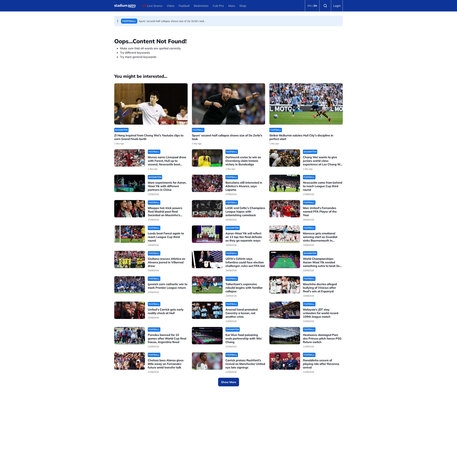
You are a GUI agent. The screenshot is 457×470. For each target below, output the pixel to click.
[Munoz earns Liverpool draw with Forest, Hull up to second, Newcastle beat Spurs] (129, 158)
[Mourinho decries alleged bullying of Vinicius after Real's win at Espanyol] (284, 285)
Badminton (201, 6)
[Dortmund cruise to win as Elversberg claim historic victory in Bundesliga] (207, 158)
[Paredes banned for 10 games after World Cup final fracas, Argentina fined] (129, 335)
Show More (228, 382)
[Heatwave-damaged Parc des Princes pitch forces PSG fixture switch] (284, 335)
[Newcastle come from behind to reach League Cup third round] (284, 183)
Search (325, 5)
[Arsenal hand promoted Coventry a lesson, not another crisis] (207, 310)
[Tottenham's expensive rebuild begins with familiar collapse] (207, 285)
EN (315, 5)
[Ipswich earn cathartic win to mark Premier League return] (129, 285)
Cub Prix (218, 6)
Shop (242, 6)
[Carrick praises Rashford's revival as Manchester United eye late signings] (207, 361)
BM (310, 5)
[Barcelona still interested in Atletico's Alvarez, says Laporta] (207, 183)
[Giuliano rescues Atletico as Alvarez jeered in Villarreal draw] (129, 259)
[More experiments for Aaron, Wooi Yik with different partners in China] (129, 183)
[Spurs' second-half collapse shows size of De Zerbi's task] (228, 104)
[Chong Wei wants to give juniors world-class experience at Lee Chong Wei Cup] (284, 158)
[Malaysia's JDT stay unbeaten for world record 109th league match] (284, 310)
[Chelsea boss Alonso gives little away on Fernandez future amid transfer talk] (129, 361)
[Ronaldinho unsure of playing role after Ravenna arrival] (284, 361)
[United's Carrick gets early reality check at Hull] (129, 310)
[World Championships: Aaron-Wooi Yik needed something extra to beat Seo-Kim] (284, 259)
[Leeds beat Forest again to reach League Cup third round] (129, 234)
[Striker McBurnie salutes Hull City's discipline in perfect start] (306, 104)
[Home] (125, 5)
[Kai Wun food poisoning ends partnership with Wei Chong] (207, 335)
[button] (117, 19)
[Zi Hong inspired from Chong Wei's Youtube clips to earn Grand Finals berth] (151, 104)
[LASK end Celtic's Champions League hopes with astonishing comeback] (207, 208)
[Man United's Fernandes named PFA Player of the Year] (284, 208)
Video (170, 6)
